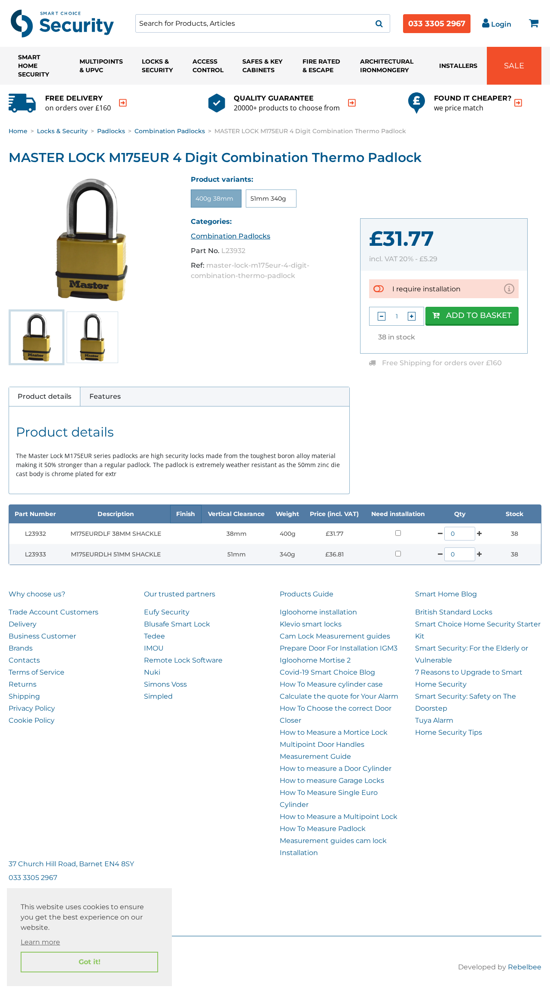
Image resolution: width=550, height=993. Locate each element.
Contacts (24, 660)
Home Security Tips (448, 732)
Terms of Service (36, 672)
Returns (23, 684)
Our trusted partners (179, 594)
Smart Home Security (33, 65)
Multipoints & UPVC (101, 66)
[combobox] (262, 23)
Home (18, 131)
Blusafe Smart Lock (177, 624)
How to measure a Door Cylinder (335, 768)
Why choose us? (37, 594)
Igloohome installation (318, 612)
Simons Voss (165, 684)
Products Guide (306, 594)
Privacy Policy (32, 708)
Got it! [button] (90, 962)
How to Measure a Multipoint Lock (338, 817)
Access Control (207, 66)
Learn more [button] (40, 942)
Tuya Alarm (434, 720)
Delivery (23, 624)
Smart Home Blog (446, 594)
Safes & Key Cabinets (262, 66)
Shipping (24, 696)
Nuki (152, 672)
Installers (458, 66)
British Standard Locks (453, 612)
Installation (299, 853)
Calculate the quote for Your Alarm (339, 696)
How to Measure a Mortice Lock (334, 732)
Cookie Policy (32, 720)
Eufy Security (166, 612)
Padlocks (111, 131)
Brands (21, 648)
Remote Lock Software (183, 660)
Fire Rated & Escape (321, 66)
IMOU (154, 648)
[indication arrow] (123, 103)
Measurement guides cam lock (333, 841)
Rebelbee (524, 967)
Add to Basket (479, 315)
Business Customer (42, 636)
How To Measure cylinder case (331, 684)
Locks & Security (157, 66)
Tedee (154, 636)
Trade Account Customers (53, 612)
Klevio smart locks (311, 624)
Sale (514, 65)
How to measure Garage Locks (332, 780)
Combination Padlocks (169, 131)
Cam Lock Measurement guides (335, 636)
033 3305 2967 (436, 23)
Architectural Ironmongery (386, 66)
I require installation (426, 289)
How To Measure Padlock (323, 829)
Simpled (158, 696)
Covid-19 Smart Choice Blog (327, 672)
